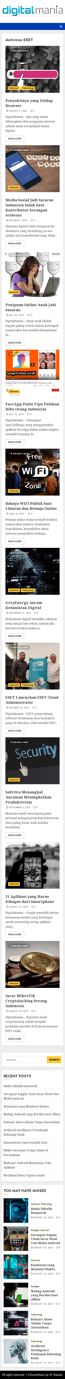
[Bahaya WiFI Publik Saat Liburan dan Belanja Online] (32, 472)
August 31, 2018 (18, 907)
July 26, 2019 (16, 315)
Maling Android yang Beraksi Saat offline (32, 1114)
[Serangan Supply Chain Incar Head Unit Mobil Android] (16, 1238)
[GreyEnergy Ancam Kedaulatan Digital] (32, 571)
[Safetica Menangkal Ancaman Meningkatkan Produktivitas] (32, 760)
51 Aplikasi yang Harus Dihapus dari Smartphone (29, 899)
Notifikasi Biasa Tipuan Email (24, 1175)
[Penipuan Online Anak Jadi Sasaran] (32, 273)
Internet (14, 88)
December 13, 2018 (20, 613)
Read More (14, 138)
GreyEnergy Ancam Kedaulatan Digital (23, 605)
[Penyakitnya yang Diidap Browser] (32, 69)
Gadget (35, 1230)
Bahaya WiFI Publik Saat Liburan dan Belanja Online (31, 506)
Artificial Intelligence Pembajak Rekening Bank (46, 1352)
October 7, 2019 (18, 220)
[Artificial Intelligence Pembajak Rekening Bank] (16, 1351)
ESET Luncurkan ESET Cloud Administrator (31, 700)
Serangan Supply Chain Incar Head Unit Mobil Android (45, 1239)
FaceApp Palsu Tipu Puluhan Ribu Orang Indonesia (32, 406)
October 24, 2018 (19, 707)
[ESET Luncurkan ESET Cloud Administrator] (32, 666)
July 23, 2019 (16, 414)
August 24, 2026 (43, 1304)
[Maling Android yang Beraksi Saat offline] (16, 1295)
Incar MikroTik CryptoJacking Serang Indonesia (26, 1000)
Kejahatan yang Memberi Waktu (26, 1106)
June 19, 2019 (17, 514)
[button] (61, 26)
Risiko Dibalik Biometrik (20, 1086)
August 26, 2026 (43, 1217)
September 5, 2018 (19, 807)
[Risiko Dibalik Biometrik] (16, 1210)
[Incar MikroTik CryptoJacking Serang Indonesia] (32, 964)
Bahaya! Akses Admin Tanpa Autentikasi (32, 1122)
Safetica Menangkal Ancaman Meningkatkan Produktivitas (28, 797)
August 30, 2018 (18, 1011)
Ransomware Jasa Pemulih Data (25, 1142)
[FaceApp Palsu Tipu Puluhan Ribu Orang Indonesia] (32, 372)
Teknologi (27, 88)
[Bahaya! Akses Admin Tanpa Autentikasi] (16, 1323)
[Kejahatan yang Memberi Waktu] (16, 1267)
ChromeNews (36, 1375)
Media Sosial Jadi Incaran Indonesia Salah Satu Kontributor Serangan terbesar (29, 208)
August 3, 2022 (18, 111)
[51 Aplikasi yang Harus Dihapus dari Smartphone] (32, 865)
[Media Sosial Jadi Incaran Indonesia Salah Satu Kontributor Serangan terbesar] (32, 168)
